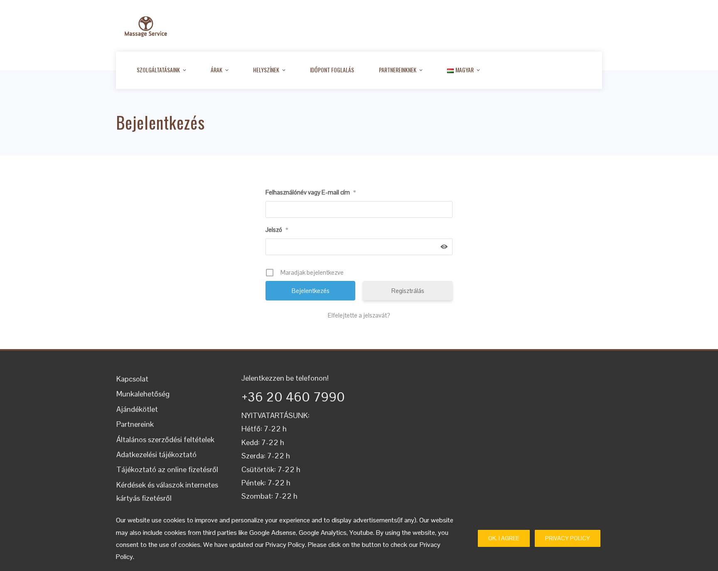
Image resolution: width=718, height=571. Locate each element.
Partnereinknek (397, 69)
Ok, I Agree (503, 538)
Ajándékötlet (137, 409)
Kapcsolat (132, 379)
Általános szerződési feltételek (165, 439)
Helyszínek (266, 69)
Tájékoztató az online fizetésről (167, 469)
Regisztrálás (407, 291)
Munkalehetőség (143, 394)
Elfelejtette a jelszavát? (359, 315)
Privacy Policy (567, 538)
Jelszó (277, 230)
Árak (216, 69)
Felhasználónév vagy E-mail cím (311, 192)
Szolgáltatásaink (158, 69)
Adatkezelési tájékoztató (156, 454)
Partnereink (135, 424)
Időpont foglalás (332, 69)
